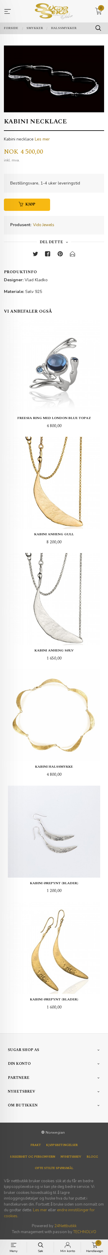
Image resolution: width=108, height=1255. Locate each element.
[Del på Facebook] (47, 255)
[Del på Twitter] (35, 255)
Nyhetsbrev (71, 1156)
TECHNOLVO (84, 1232)
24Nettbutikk (65, 1226)
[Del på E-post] (72, 255)
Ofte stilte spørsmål (54, 1168)
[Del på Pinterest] (60, 255)
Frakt (36, 1145)
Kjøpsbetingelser (62, 1145)
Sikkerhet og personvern (32, 1156)
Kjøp (30, 204)
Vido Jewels (43, 225)
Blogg (92, 1156)
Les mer (42, 139)
